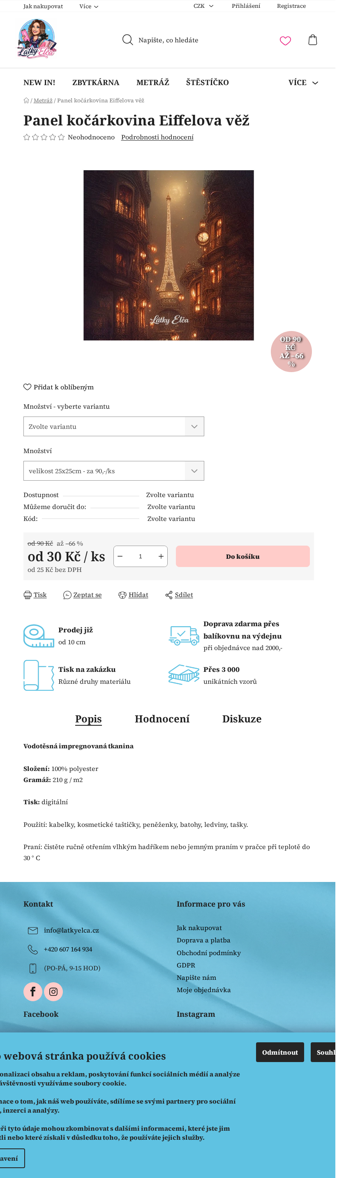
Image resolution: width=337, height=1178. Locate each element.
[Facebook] (32, 991)
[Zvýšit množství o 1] (161, 556)
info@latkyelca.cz (71, 930)
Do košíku (243, 556)
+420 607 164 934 (68, 949)
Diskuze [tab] (242, 718)
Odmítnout (280, 1052)
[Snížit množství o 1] (120, 556)
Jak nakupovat (43, 6)
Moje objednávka (204, 989)
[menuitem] (39, 82)
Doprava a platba (204, 939)
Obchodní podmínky (209, 952)
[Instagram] (53, 991)
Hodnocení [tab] (162, 718)
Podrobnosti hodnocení (157, 136)
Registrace (291, 6)
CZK (200, 6)
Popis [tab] (88, 718)
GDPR (186, 965)
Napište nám (196, 977)
